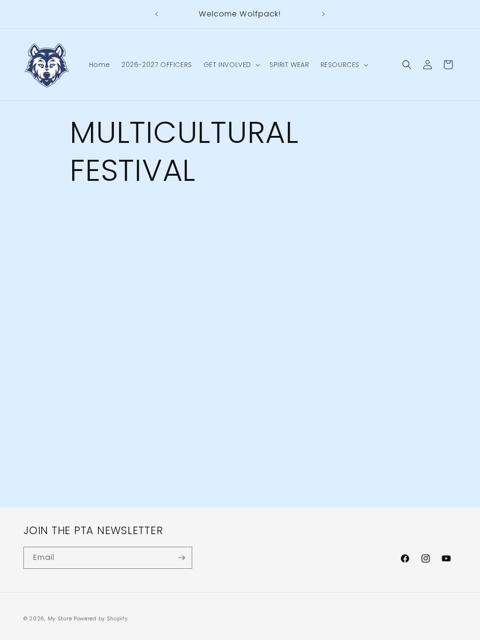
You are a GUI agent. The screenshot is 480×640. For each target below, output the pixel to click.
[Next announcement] (323, 14)
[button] (231, 64)
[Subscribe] (181, 558)
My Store (60, 618)
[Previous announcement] (156, 14)
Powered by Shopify (101, 618)
